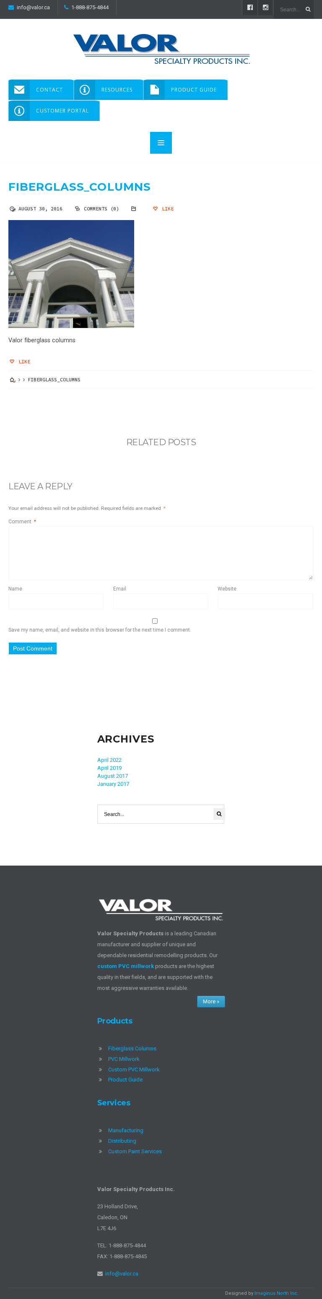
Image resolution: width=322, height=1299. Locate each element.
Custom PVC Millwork (134, 1069)
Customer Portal (62, 110)
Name (15, 589)
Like (166, 208)
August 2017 (112, 776)
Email (119, 589)
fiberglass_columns (79, 187)
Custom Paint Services (135, 1151)
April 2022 (109, 760)
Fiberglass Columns (132, 1048)
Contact (49, 89)
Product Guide (194, 89)
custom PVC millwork (125, 966)
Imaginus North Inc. (276, 1293)
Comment (22, 522)
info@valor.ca (33, 7)
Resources (116, 89)
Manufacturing (125, 1130)
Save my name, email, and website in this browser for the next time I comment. (99, 630)
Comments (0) (101, 208)
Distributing (122, 1141)
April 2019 (109, 768)
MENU (161, 143)
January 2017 (113, 784)
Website (227, 589)
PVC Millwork (124, 1059)
